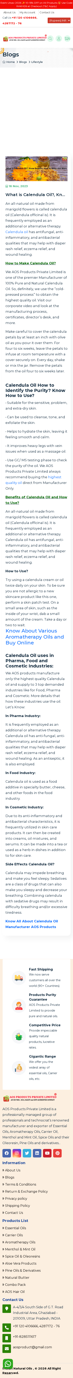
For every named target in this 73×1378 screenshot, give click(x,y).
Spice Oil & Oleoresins (22, 1256)
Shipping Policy (17, 1206)
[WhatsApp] (8, 1364)
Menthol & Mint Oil (20, 1249)
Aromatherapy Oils (20, 1242)
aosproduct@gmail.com (32, 1347)
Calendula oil (16, 232)
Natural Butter (17, 1278)
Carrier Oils (14, 1235)
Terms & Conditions (20, 1184)
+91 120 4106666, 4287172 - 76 (36, 1326)
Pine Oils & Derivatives (23, 1270)
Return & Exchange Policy (26, 1191)
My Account (27, 12)
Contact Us (47, 12)
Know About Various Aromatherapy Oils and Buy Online (34, 637)
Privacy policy (16, 1199)
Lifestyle (37, 61)
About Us (9, 12)
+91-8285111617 (24, 1337)
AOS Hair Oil (15, 1292)
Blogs (23, 61)
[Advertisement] (36, 106)
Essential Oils (15, 1228)
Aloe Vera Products (20, 1263)
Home (10, 61)
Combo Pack (15, 1285)
